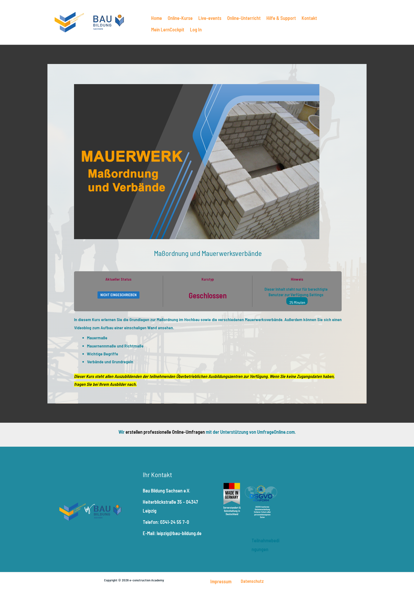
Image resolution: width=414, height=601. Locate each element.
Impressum (220, 581)
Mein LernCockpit (167, 29)
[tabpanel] (208, 352)
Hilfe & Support (281, 18)
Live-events (209, 18)
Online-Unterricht (244, 18)
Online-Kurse (180, 18)
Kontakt (309, 18)
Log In (196, 29)
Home (156, 18)
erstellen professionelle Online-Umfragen (165, 432)
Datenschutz (252, 581)
